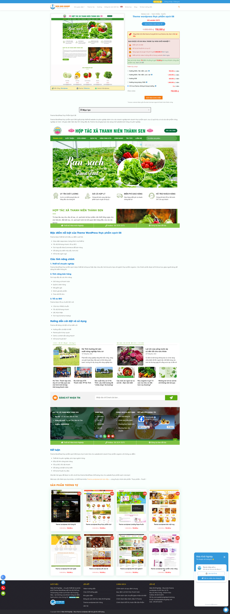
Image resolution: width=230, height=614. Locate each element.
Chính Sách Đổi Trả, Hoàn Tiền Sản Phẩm (130, 602)
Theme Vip (91, 7)
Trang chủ (145, 14)
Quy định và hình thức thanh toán (128, 592)
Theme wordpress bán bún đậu (98, 479)
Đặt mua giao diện (153, 98)
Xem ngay (165, 52)
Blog (135, 7)
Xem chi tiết (140, 62)
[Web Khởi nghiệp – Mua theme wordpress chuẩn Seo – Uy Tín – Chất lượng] (60, 6)
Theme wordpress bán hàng (93, 602)
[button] (157, 2)
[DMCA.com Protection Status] (74, 597)
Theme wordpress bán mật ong (164, 524)
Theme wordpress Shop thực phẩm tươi (98, 524)
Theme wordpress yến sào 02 (98, 568)
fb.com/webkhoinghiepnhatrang (163, 597)
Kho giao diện (79, 7)
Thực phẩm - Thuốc (159, 14)
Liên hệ (85, 606)
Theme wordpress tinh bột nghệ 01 (131, 568)
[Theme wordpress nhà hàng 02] (65, 520)
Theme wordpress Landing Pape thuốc (131, 524)
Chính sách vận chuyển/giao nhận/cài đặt (131, 595)
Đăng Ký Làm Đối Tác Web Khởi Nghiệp (96, 599)
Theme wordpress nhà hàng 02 (66, 524)
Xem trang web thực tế (153, 24)
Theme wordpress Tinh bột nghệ (66, 568)
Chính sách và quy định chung (127, 588)
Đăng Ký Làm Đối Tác (111, 7)
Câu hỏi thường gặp (90, 592)
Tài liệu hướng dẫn (146, 7)
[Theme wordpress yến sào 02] (98, 560)
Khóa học (128, 7)
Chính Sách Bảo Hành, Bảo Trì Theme (129, 599)
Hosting (99, 7)
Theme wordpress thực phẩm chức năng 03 (164, 569)
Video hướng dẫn (89, 588)
